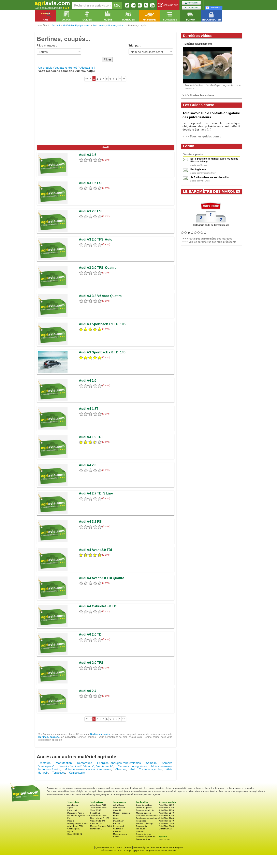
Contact (119, 847)
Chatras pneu (73, 829)
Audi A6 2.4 (87, 691)
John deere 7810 (98, 805)
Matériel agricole (143, 813)
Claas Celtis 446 (97, 821)
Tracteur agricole (144, 807)
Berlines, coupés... (101, 734)
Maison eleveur (120, 834)
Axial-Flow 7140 (166, 821)
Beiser (116, 837)
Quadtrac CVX (166, 829)
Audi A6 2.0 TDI (90, 634)
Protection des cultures (147, 815)
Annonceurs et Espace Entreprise (167, 847)
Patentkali (72, 810)
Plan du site (164, 839)
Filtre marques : (47, 45)
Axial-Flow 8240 (166, 815)
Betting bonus (198, 169)
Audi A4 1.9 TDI (90, 437)
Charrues (120, 769)
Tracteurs (44, 762)
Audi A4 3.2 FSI (90, 521)
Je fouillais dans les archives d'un (209, 177)
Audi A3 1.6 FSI (90, 183)
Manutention (64, 762)
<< (86, 78)
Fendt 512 (95, 813)
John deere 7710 (98, 815)
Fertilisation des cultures (147, 818)
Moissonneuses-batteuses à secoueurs (88, 769)
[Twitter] (127, 5)
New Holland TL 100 (99, 818)
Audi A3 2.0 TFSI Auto (95, 239)
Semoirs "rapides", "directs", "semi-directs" (86, 766)
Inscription (192, 2)
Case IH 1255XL (98, 823)
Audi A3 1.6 (87, 155)
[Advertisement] (105, 114)
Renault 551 (96, 829)
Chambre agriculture (145, 837)
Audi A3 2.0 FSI (90, 211)
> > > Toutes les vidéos (198, 95)
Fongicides (141, 821)
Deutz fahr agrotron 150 (78, 815)
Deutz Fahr (118, 821)
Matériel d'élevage (144, 823)
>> (123, 78)
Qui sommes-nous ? (105, 847)
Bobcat (116, 823)
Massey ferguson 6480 (101, 826)
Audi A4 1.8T (88, 408)
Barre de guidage (144, 805)
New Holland (119, 807)
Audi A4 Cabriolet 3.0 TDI (98, 606)
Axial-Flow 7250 (166, 805)
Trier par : (135, 45)
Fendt (116, 815)
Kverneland (118, 826)
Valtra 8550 (95, 810)
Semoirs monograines (132, 766)
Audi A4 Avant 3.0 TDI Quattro (101, 578)
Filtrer (107, 59)
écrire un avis (170, 5)
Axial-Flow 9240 (166, 813)
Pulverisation (142, 826)
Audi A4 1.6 (87, 380)
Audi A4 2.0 (87, 465)
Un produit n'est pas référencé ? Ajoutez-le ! (66, 67)
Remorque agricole (145, 810)
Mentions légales (141, 847)
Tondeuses (58, 772)
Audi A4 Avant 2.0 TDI (95, 550)
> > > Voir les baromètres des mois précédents (209, 242)
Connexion (192, 7)
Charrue (140, 831)
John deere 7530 (75, 826)
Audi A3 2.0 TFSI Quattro (98, 267)
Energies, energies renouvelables (119, 762)
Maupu (70, 821)
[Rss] (146, 5)
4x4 (132, 769)
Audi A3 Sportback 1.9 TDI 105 (102, 324)
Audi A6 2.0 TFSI (91, 662)
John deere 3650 (98, 807)
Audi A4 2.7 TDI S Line (96, 493)
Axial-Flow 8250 (166, 807)
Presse (128, 847)
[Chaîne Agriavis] (152, 5)
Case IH (117, 810)
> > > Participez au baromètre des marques (207, 238)
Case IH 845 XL (74, 834)
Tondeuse (140, 829)
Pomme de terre (143, 834)
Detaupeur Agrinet (75, 813)
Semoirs (151, 762)
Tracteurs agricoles (150, 769)
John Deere (118, 805)
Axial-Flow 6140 (166, 823)
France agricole (143, 839)
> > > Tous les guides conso (202, 136)
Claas (115, 818)
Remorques (84, 762)
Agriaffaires (72, 805)
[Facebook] (133, 5)
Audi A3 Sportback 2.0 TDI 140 (102, 352)
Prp (69, 818)
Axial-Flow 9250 (166, 810)
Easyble (117, 831)
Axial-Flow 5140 (166, 826)
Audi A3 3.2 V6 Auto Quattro (100, 296)
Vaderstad (118, 829)
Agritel (70, 807)
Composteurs (77, 772)
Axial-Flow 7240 (166, 818)
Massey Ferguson (121, 813)
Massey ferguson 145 (77, 823)
